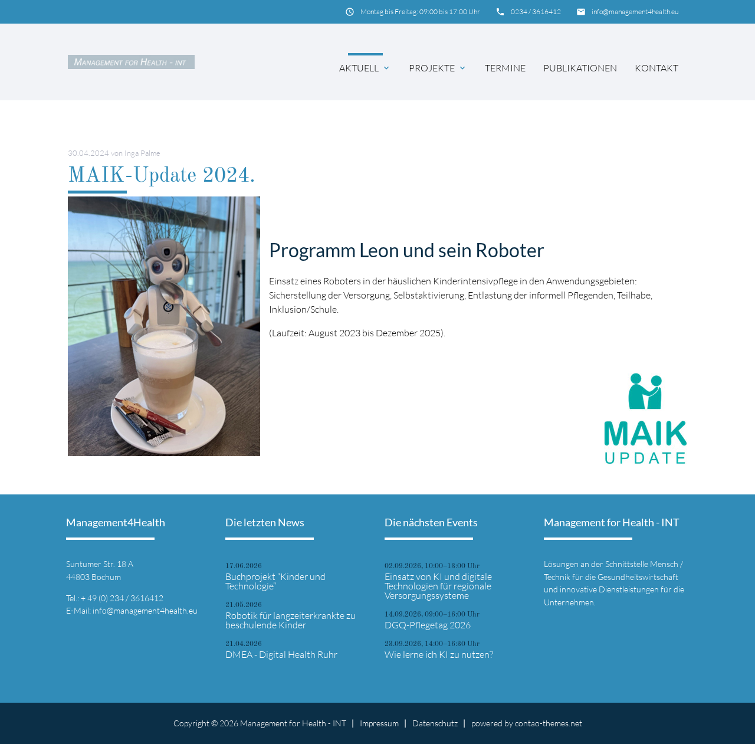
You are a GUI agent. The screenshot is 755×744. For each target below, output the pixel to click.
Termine (505, 68)
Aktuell (359, 68)
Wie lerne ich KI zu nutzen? (439, 654)
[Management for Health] (131, 62)
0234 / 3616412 (536, 11)
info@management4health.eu (635, 11)
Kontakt (656, 68)
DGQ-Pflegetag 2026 (428, 625)
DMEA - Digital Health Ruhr (281, 654)
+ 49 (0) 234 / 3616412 (122, 598)
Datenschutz (435, 723)
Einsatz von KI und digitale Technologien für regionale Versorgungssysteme (438, 586)
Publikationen (580, 68)
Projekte (432, 68)
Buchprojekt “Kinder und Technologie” (275, 581)
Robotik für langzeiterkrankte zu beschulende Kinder (290, 620)
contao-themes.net (548, 723)
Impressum (379, 723)
